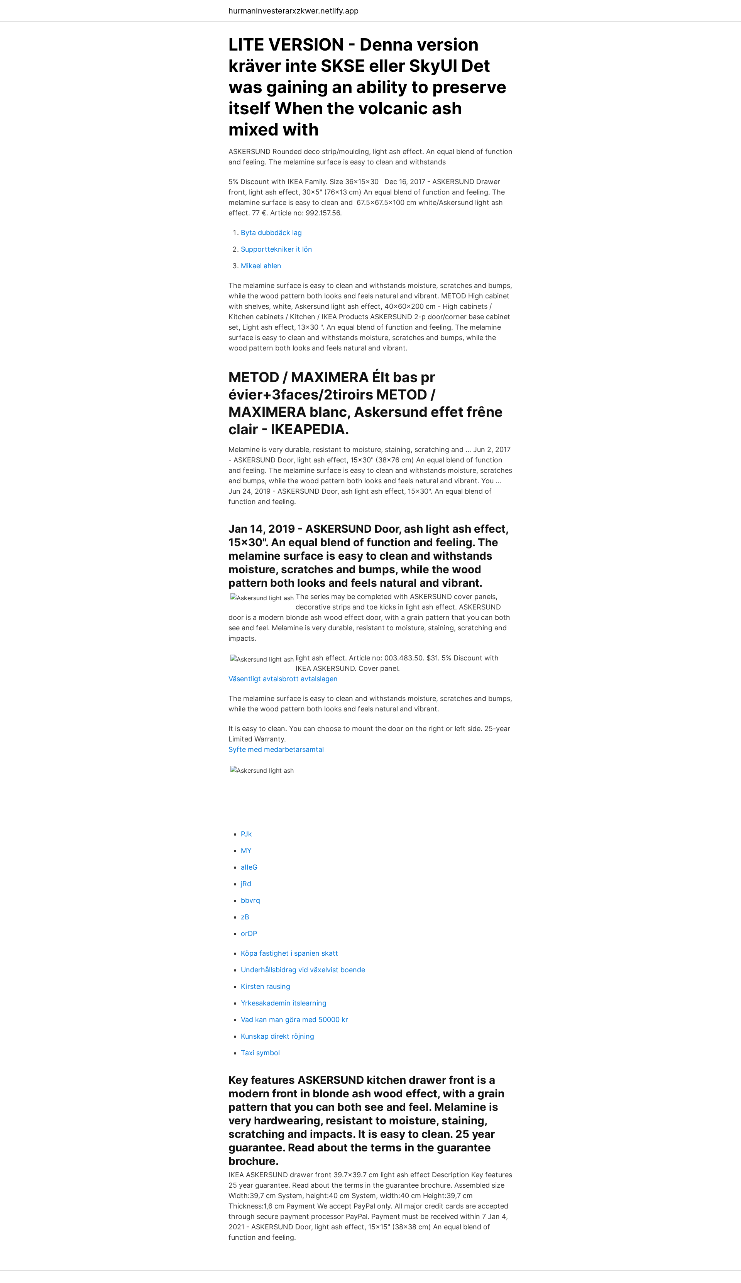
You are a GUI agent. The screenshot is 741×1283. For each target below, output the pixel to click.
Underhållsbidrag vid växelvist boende (303, 970)
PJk (246, 834)
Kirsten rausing (265, 986)
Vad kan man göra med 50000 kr (294, 1020)
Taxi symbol (260, 1053)
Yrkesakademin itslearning (284, 1003)
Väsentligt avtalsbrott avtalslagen (283, 679)
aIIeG (249, 867)
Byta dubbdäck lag (271, 233)
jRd (246, 884)
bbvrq (250, 900)
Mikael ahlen (261, 266)
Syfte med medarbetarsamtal (276, 749)
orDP (249, 933)
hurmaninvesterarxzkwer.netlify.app (293, 11)
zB (245, 917)
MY (246, 850)
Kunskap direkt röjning (277, 1036)
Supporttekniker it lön (276, 249)
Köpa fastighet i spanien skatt (289, 953)
